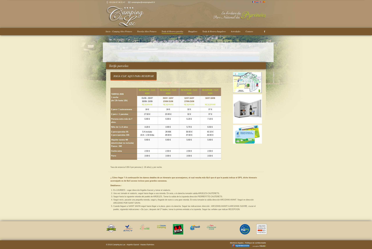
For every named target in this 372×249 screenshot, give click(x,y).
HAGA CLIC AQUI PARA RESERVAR (133, 76)
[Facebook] (264, 31)
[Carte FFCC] (247, 134)
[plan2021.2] (247, 82)
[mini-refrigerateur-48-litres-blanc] (247, 109)
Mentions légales (237, 243)
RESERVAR (147, 104)
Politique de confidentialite (255, 243)
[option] (111, 228)
